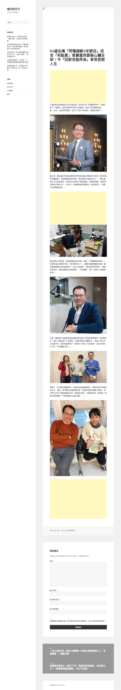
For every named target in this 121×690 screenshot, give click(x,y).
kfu (64, 531)
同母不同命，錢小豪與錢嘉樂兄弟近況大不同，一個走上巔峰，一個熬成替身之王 (17, 54)
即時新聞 (10, 84)
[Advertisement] (78, 86)
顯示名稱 (53, 590)
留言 (52, 561)
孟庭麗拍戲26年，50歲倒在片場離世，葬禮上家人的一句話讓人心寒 (17, 68)
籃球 (8, 94)
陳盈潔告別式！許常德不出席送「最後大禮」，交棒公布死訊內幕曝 (17, 39)
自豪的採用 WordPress (57, 685)
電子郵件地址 (55, 600)
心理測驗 (10, 91)
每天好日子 (13, 9)
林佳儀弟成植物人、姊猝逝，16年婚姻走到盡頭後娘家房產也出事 (17, 61)
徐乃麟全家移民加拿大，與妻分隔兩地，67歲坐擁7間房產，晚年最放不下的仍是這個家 (17, 46)
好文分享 (10, 87)
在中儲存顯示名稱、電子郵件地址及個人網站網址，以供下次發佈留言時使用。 (78, 621)
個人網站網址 (54, 609)
